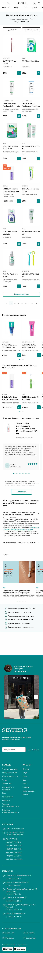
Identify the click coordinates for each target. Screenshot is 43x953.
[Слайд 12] (29, 473)
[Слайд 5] (19, 473)
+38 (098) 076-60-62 (14, 917)
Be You (32, 342)
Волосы (26, 769)
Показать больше (21, 294)
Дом (24, 780)
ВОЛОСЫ (6, 8)
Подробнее (21, 492)
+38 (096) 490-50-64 (14, 859)
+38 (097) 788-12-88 (14, 846)
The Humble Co (7, 100)
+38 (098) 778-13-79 (13, 879)
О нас (4, 780)
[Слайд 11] (28, 473)
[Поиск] (8, 3)
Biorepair (25, 186)
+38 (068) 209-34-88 (14, 910)
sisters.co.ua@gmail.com (15, 828)
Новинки (26, 787)
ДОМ (35, 8)
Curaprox (6, 58)
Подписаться (20, 671)
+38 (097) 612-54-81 (13, 842)
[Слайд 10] (26, 473)
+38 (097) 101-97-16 (13, 894)
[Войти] (34, 3)
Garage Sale (7, 168)
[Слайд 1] (13, 473)
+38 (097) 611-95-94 (13, 885)
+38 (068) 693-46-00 (14, 852)
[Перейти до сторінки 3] (22, 359)
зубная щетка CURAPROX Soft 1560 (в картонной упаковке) (21, 528)
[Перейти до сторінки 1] (19, 359)
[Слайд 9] (25, 473)
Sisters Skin (30, 933)
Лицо (25, 773)
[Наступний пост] (36, 697)
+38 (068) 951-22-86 (13, 856)
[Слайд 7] (22, 473)
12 (32, 303)
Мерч (25, 784)
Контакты (6, 800)
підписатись (33, 749)
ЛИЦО (16, 8)
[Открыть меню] (4, 3)
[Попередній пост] (7, 697)
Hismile (5, 186)
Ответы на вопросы (10, 776)
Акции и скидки (29, 791)
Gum (23, 58)
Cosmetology (31, 938)
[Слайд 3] (16, 473)
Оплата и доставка (9, 769)
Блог (4, 793)
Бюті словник (7, 797)
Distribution (10, 938)
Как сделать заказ (9, 773)
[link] (39, 3)
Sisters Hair (10, 933)
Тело (25, 776)
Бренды (26, 794)
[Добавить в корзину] (19, 73)
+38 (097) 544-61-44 (13, 901)
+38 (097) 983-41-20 (14, 849)
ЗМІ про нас (6, 784)
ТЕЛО (26, 8)
